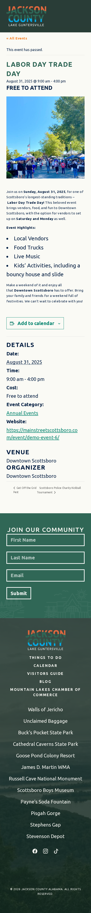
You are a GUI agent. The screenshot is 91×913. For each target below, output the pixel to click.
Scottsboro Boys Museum (45, 790)
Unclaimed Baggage (45, 721)
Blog (45, 682)
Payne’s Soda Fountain (46, 801)
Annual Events (22, 413)
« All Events (16, 38)
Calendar (45, 666)
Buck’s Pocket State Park (45, 732)
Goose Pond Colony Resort (45, 755)
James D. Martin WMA (45, 767)
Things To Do (45, 658)
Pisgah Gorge (45, 813)
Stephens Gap (45, 824)
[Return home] (26, 16)
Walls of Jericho (45, 709)
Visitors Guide (45, 674)
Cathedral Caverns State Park (45, 744)
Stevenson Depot (45, 836)
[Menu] (80, 16)
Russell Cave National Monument (45, 778)
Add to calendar (35, 323)
